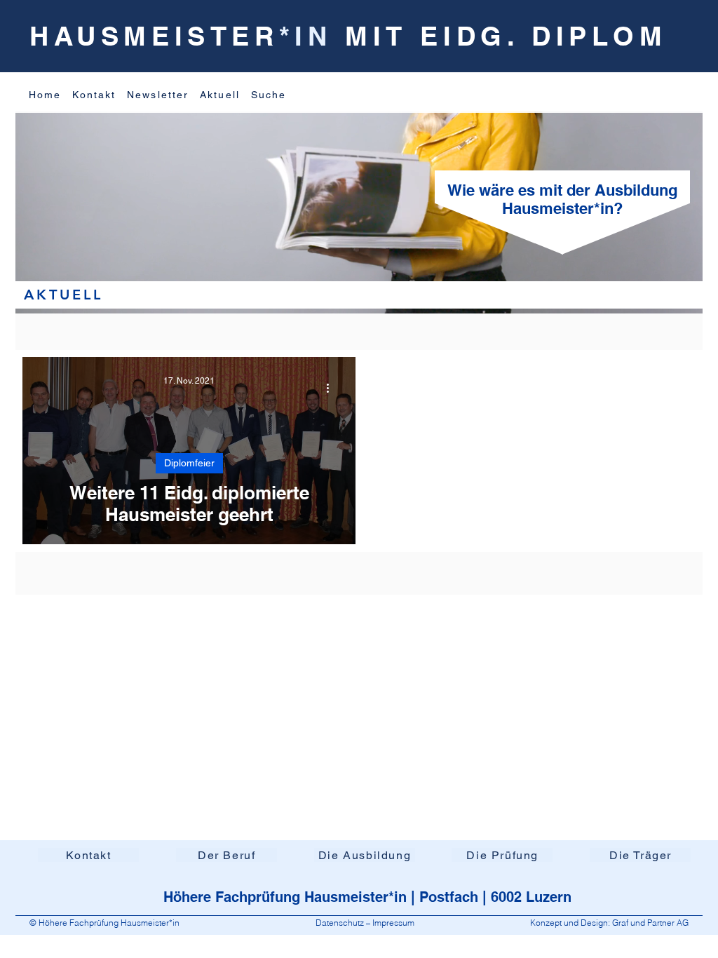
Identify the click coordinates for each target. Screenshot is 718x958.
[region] (151, 212)
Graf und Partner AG (650, 922)
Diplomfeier (189, 462)
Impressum (393, 922)
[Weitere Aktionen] (332, 387)
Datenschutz (341, 922)
